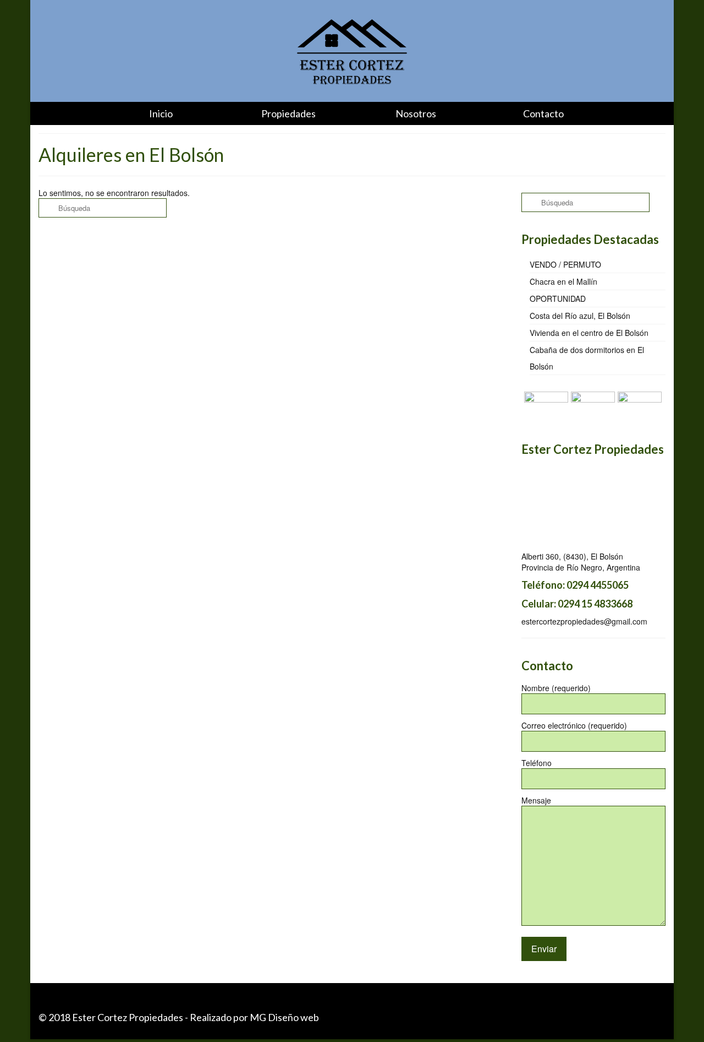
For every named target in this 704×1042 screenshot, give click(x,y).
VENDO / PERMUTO (565, 264)
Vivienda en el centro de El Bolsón (589, 332)
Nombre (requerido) (556, 687)
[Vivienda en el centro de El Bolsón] (591, 405)
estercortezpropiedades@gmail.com (584, 621)
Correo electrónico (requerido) (574, 725)
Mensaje (536, 800)
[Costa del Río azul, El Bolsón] (544, 405)
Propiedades (288, 113)
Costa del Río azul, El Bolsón (580, 315)
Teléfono (536, 762)
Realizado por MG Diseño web (254, 1017)
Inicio (161, 113)
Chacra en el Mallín (563, 281)
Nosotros (415, 113)
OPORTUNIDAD (558, 298)
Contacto (543, 113)
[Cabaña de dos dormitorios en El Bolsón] (638, 405)
